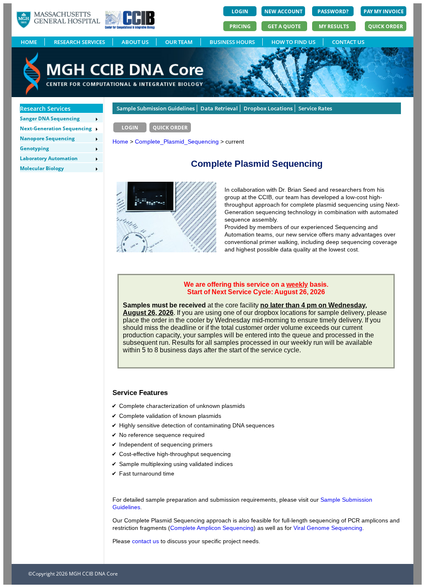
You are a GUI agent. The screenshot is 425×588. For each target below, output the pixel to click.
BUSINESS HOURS (232, 42)
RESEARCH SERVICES (79, 42)
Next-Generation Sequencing (56, 128)
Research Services (45, 108)
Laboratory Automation (49, 158)
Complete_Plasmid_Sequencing (177, 141)
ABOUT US (135, 42)
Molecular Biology (42, 168)
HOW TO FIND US (293, 42)
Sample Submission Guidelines (156, 108)
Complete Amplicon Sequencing (212, 528)
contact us (145, 541)
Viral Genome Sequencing (327, 528)
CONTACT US (348, 42)
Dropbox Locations (268, 108)
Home (120, 141)
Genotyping (34, 148)
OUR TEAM (179, 42)
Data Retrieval (219, 108)
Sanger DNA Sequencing (50, 118)
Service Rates (315, 108)
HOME (29, 42)
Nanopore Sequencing (47, 138)
